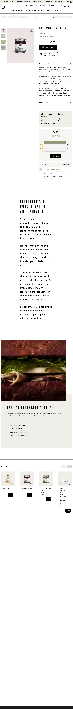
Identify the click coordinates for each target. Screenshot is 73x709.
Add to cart (11, 495)
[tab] (55, 63)
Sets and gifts (48, 11)
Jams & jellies (23, 17)
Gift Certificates (29, 5)
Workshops (58, 11)
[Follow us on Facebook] (68, 2)
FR (58, 5)
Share (69, 17)
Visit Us (37, 5)
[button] (65, 5)
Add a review (55, 156)
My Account (43, 5)
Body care (24, 11)
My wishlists (52, 5)
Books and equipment (36, 11)
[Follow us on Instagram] (71, 2)
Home (4, 17)
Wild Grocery (15, 11)
